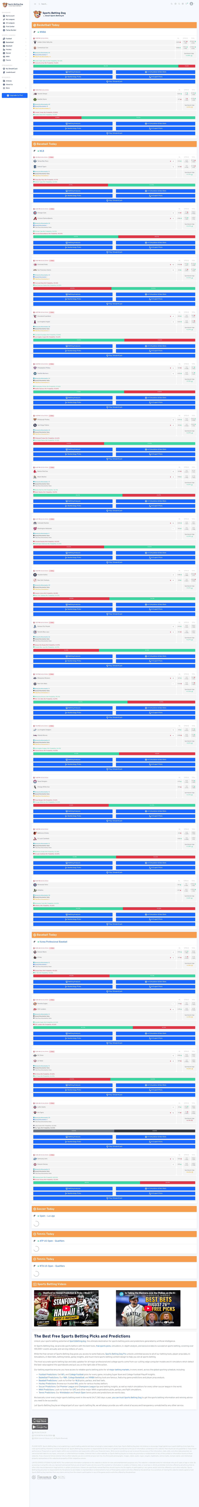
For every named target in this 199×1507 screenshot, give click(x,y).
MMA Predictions (46, 1390)
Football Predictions (48, 1374)
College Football (76, 1374)
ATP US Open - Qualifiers (52, 1241)
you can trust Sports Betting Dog (127, 1397)
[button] (191, 3)
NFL (63, 1374)
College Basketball (76, 1377)
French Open (80, 1393)
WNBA (43, 32)
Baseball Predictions (48, 1380)
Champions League (87, 1387)
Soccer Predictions (47, 1387)
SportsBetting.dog (77, 1341)
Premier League (67, 1387)
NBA (65, 1377)
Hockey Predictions (47, 1384)
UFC (74, 1390)
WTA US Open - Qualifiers (52, 1266)
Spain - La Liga (47, 1216)
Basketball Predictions (49, 1377)
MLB (42, 151)
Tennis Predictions (47, 1393)
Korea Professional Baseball (53, 941)
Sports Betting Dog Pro (115, 1354)
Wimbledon (65, 1393)
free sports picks (103, 1346)
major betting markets (119, 1370)
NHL (76, 1384)
